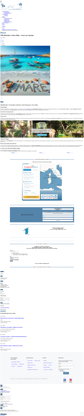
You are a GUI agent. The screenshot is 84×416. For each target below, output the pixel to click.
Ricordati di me (3, 390)
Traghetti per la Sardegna (8, 18)
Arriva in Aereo (6, 19)
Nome (60, 363)
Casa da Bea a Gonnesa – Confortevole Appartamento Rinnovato (13, 336)
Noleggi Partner (19, 366)
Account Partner (29, 360)
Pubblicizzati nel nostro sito (47, 362)
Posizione (11, 250)
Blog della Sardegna (46, 367)
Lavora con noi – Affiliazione (47, 369)
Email (60, 366)
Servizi (2, 281)
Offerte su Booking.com (8, 21)
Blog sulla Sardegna (5, 22)
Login (3, 23)
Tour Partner (13, 366)
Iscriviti (3, 24)
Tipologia (2, 271)
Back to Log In (2, 415)
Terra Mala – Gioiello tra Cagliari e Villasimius (9, 29)
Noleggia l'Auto (6, 20)
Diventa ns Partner (37, 360)
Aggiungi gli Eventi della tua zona (32, 369)
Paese (2, 289)
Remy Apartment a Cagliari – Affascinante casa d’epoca (11, 345)
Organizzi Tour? (29, 367)
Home (3, 28)
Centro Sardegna (62, 371)
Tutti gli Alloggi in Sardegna (15, 361)
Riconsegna (12, 258)
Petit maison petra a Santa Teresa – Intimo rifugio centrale (12, 318)
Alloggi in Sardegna (5, 11)
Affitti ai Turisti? (29, 362)
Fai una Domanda (3, 311)
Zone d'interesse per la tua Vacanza (64, 369)
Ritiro (11, 256)
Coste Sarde (61, 370)
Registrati (3, 26)
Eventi (3, 16)
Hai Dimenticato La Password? (5, 391)
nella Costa (6, 14)
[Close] (1, 386)
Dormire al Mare (6, 12)
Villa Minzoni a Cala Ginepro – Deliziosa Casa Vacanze (11, 327)
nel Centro (5, 15)
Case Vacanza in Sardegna (4, 307)
